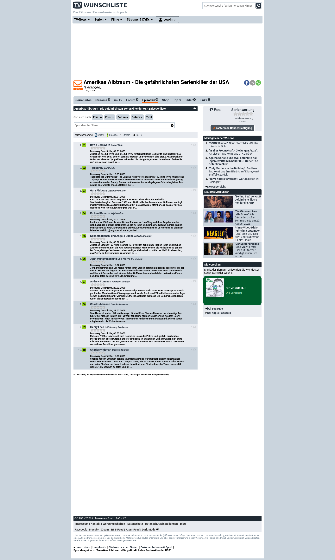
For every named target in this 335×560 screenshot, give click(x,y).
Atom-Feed (133, 529)
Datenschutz (135, 523)
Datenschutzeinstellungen (161, 523)
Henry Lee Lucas (119, 327)
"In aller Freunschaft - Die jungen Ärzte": (233, 152)
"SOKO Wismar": (233, 145)
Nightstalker (117, 213)
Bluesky (94, 529)
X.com (105, 529)
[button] (247, 83)
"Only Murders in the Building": (234, 171)
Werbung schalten (114, 523)
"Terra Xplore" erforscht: (234, 180)
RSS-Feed (117, 529)
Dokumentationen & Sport (156, 547)
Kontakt (95, 523)
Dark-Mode (149, 529)
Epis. (96, 117)
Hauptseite (99, 547)
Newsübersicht (216, 186)
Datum (121, 117)
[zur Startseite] (100, 4)
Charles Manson (119, 304)
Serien (134, 547)
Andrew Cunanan (121, 281)
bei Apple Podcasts (219, 312)
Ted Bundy (109, 168)
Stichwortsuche (118, 547)
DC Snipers (136, 259)
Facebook (81, 529)
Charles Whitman (120, 350)
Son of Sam (116, 145)
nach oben (83, 547)
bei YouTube (215, 308)
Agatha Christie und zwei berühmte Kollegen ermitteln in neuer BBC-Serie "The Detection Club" (233, 161)
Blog (183, 523)
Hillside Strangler (143, 236)
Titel (149, 117)
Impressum (81, 523)
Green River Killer (116, 190)
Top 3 (177, 100)
